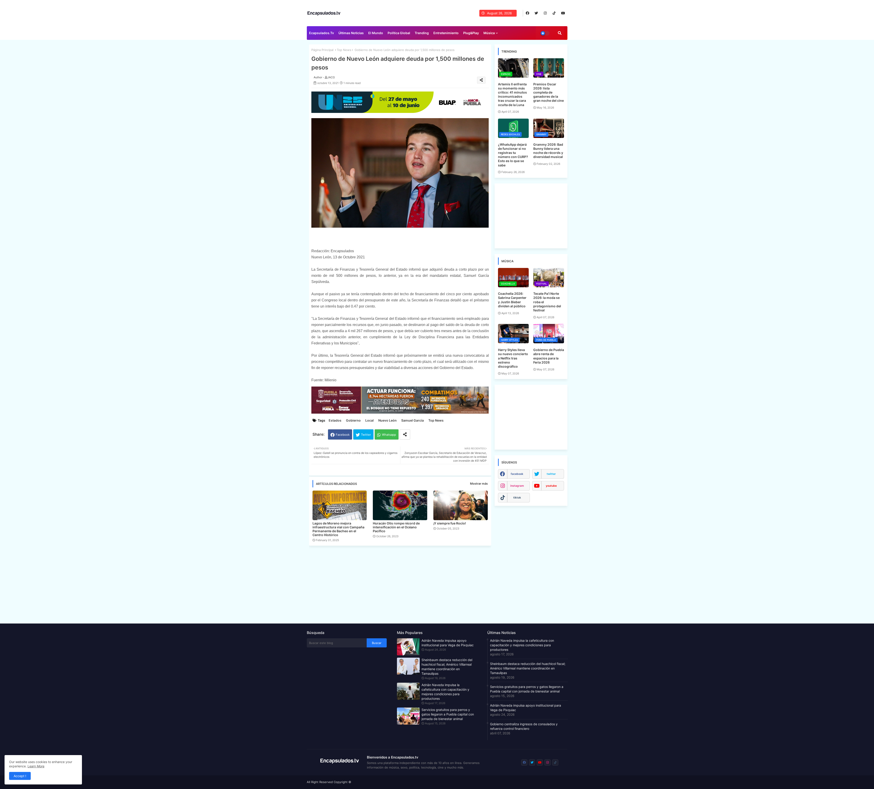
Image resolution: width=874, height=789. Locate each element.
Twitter (366, 434)
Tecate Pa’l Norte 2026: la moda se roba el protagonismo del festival (547, 302)
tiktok (517, 497)
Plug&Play (471, 33)
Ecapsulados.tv (321, 33)
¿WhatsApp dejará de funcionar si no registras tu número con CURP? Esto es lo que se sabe (513, 155)
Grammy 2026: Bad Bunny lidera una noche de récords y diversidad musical (548, 151)
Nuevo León (387, 420)
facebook (517, 474)
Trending (422, 33)
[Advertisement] (402, 583)
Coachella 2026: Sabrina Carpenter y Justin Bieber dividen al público (512, 300)
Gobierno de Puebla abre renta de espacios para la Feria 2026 (548, 356)
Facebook (343, 434)
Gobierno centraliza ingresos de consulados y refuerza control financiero (524, 726)
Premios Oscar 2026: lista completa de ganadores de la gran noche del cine (548, 92)
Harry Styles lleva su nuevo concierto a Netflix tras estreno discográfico (513, 358)
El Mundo (375, 33)
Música (489, 33)
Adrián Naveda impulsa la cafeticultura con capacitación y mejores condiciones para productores (445, 691)
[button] (559, 33)
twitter (551, 474)
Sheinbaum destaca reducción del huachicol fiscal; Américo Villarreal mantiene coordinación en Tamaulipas (447, 666)
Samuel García (412, 420)
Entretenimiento (446, 33)
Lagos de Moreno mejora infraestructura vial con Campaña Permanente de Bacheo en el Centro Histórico (338, 529)
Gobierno (353, 420)
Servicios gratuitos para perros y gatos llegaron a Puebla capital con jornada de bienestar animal (448, 714)
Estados (335, 420)
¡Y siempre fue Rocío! (449, 523)
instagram (517, 485)
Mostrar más (479, 483)
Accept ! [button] (20, 776)
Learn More (36, 766)
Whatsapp (389, 434)
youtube (551, 485)
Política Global (399, 33)
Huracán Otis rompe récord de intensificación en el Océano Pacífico (396, 527)
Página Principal (322, 50)
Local (369, 420)
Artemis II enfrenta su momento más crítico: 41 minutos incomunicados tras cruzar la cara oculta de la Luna (512, 94)
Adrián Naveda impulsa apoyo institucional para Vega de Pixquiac (448, 643)
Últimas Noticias (351, 33)
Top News (344, 50)
